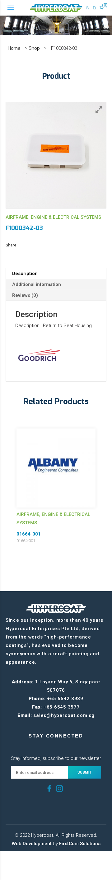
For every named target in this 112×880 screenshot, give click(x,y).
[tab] (56, 273)
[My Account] (87, 8)
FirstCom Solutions (79, 843)
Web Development (32, 843)
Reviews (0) (25, 295)
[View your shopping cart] (101, 8)
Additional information (36, 284)
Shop (34, 48)
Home (14, 48)
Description (25, 273)
